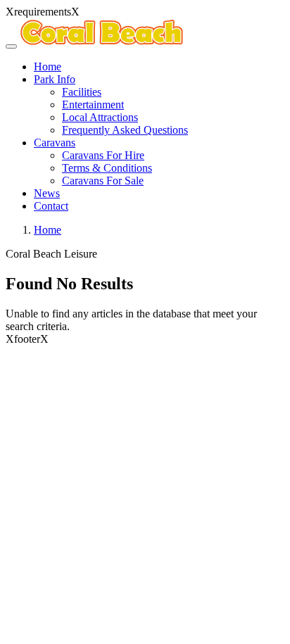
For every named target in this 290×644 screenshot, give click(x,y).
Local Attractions (100, 117)
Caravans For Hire (103, 155)
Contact (51, 206)
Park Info (54, 79)
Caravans (54, 143)
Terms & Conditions (107, 168)
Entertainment (93, 105)
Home (47, 66)
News (47, 193)
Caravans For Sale (103, 181)
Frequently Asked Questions (125, 130)
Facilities (81, 92)
